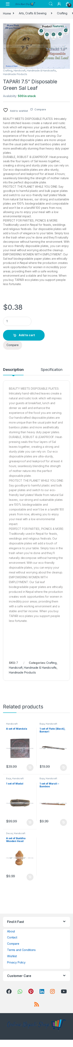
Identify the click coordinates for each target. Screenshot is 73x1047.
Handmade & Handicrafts (41, 70)
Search (50, 4)
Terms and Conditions (21, 950)
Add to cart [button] (30, 767)
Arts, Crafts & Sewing (32, 13)
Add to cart (27, 335)
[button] (66, 27)
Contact (12, 937)
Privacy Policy (16, 962)
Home (7, 13)
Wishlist (12, 956)
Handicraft (20, 70)
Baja (42, 723)
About (11, 931)
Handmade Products (15, 74)
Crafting (62, 13)
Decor (9, 833)
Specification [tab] (51, 370)
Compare (40, 109)
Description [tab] (13, 370)
